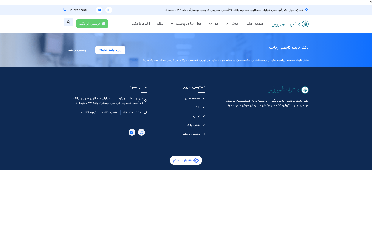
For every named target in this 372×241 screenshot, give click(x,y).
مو (216, 23)
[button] (68, 22)
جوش (235, 23)
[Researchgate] (99, 10)
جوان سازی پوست (189, 23)
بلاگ (160, 23)
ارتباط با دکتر (140, 23)
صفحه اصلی (255, 23)
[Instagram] (108, 10)
